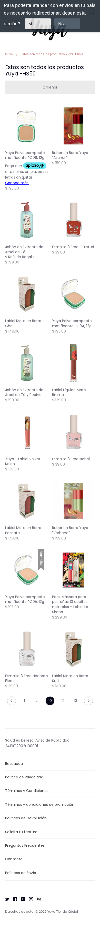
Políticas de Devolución (26, 818)
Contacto (14, 859)
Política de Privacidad (24, 777)
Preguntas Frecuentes (25, 845)
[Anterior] (11, 702)
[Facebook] (13, 898)
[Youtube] (21, 898)
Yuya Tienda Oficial (63, 911)
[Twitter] (5, 898)
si (30, 24)
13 (75, 700)
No (61, 24)
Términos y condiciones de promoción (39, 804)
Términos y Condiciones (26, 790)
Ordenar (50, 87)
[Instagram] (29, 898)
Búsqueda (14, 763)
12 (62, 700)
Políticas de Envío (20, 872)
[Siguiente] (88, 702)
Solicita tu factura (21, 831)
